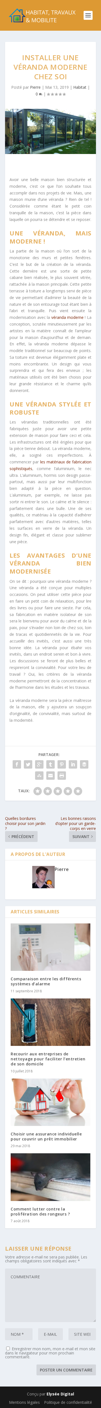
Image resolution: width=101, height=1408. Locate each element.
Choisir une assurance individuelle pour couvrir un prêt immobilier (46, 1136)
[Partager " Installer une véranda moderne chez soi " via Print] (61, 775)
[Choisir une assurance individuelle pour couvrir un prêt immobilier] (50, 1102)
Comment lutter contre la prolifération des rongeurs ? (40, 1211)
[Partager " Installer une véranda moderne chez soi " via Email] (50, 775)
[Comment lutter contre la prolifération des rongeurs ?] (50, 1177)
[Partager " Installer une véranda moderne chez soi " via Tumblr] (50, 764)
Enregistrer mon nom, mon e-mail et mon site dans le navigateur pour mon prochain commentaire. (50, 1352)
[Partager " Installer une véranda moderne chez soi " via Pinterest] (61, 764)
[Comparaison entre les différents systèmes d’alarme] (50, 947)
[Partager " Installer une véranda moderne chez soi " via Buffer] (84, 764)
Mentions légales (24, 1402)
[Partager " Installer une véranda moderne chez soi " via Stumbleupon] (39, 775)
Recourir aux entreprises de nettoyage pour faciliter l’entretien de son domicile (48, 1059)
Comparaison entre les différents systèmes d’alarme (46, 981)
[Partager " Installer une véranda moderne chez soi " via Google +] (39, 764)
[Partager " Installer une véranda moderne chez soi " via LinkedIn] (73, 764)
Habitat (79, 87)
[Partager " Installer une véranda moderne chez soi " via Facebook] (16, 764)
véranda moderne (68, 317)
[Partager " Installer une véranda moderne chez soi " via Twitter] (28, 764)
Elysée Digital (60, 1394)
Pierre (35, 87)
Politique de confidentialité (68, 1402)
